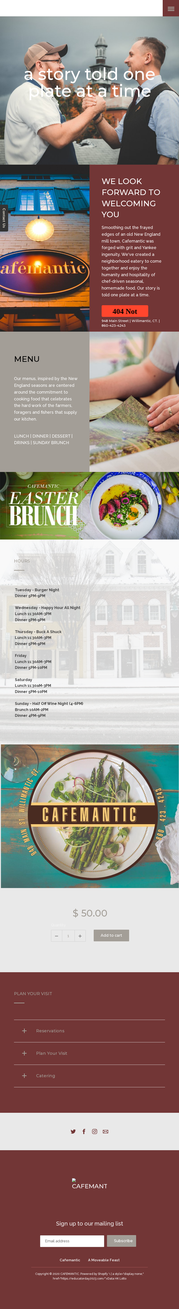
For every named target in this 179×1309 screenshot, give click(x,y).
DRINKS (22, 442)
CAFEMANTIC (69, 1274)
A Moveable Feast (104, 1260)
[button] (125, 311)
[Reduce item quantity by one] (56, 936)
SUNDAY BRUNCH (51, 442)
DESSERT (61, 436)
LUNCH (21, 436)
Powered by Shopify (94, 1274)
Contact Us (4, 218)
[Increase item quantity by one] (80, 936)
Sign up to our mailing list (89, 1223)
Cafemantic (70, 1260)
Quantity (58, 925)
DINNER (40, 436)
